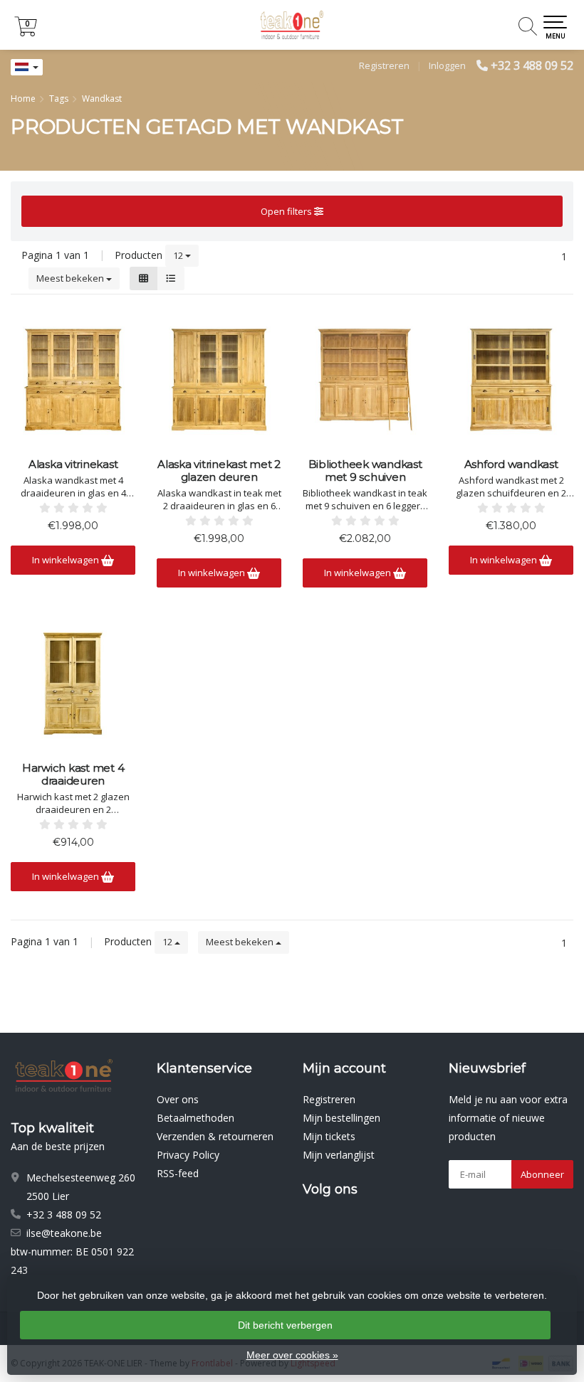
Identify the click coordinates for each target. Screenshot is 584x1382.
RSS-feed (178, 1173)
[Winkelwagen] (25, 32)
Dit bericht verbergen (285, 1325)
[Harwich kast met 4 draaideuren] (73, 683)
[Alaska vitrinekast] (73, 380)
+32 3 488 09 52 (532, 65)
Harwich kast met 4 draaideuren (73, 774)
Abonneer (542, 1174)
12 (179, 255)
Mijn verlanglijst (339, 1155)
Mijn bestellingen (341, 1118)
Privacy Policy (188, 1155)
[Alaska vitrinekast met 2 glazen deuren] (219, 380)
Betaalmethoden (195, 1118)
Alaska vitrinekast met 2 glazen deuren (219, 471)
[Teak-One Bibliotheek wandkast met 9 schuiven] (365, 380)
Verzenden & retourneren (215, 1136)
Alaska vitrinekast (73, 464)
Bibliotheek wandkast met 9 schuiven (365, 471)
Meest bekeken (71, 278)
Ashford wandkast (511, 464)
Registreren (384, 65)
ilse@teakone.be (64, 1233)
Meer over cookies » (292, 1355)
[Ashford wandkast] (511, 380)
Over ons (178, 1099)
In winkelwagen (66, 559)
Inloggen (447, 65)
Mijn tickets (329, 1136)
